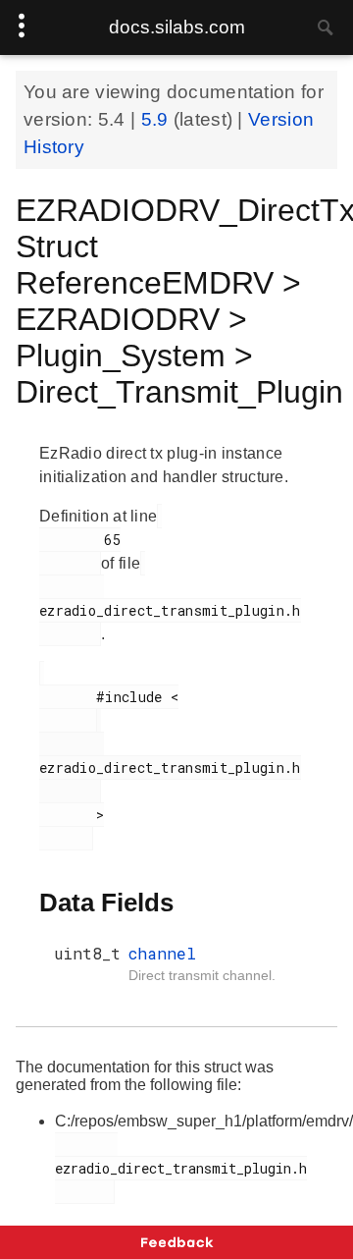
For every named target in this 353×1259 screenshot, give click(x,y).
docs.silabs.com (177, 27)
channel (162, 953)
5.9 (157, 119)
